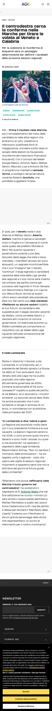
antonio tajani (33, 111)
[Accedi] (48, 4)
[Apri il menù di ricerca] (42, 4)
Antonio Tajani (30, 491)
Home (4, 20)
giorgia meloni (24, 115)
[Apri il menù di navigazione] (4, 4)
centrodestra (18, 111)
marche (6, 111)
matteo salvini (9, 115)
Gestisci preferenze (26, 706)
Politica (11, 20)
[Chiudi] (49, 647)
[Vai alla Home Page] (26, 4)
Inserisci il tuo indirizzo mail (17, 604)
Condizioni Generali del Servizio (25, 618)
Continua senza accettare (26, 699)
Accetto (26, 691)
